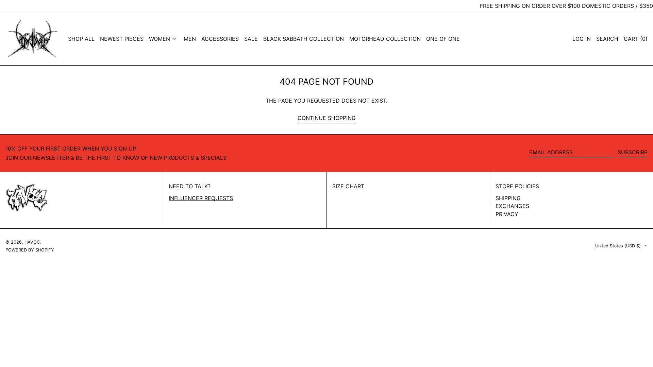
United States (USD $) (618, 245)
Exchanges (512, 206)
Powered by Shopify (29, 249)
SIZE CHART (348, 186)
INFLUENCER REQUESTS (201, 198)
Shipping (508, 198)
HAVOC (32, 242)
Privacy (507, 214)
